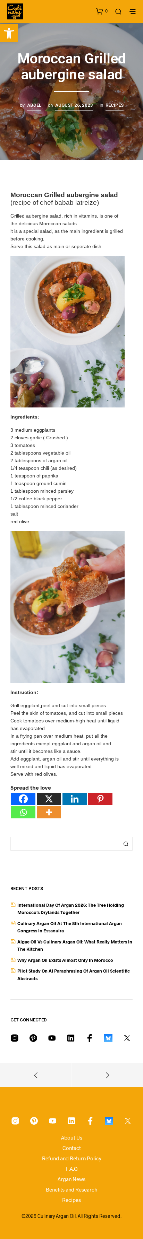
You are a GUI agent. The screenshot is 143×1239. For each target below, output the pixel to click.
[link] (9, 33)
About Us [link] (71, 1137)
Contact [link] (71, 1148)
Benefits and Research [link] (71, 1189)
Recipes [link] (115, 105)
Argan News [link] (71, 1179)
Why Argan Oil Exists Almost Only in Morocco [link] (65, 960)
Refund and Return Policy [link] (71, 1158)
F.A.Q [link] (72, 1169)
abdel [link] (34, 105)
